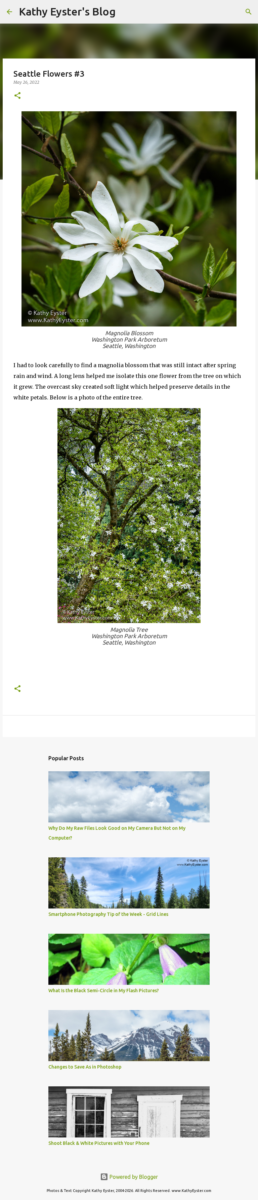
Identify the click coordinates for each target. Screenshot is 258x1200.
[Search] (125, 12)
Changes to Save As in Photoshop (84, 1067)
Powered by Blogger (133, 1177)
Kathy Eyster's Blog (67, 11)
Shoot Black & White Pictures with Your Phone (98, 1143)
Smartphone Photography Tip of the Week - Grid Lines (108, 914)
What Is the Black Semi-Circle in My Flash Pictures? (103, 990)
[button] (17, 96)
